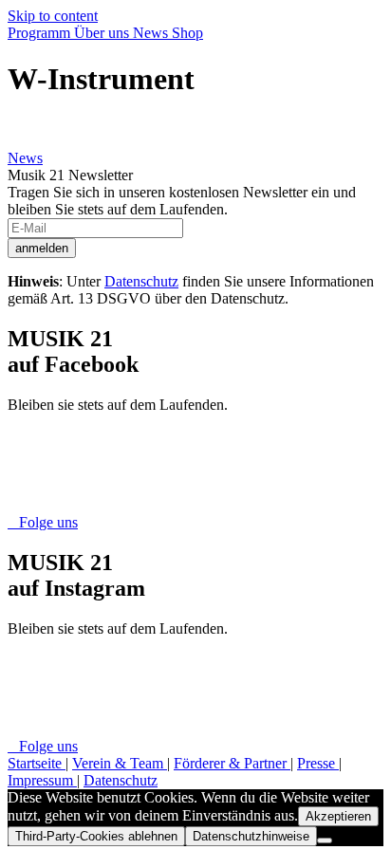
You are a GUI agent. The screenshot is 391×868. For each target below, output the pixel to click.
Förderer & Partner (232, 763)
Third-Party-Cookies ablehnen (96, 836)
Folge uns (43, 522)
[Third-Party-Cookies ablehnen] (324, 840)
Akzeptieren (338, 816)
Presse (318, 763)
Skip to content (53, 16)
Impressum (42, 780)
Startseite (36, 763)
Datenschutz (141, 281)
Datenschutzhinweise (251, 836)
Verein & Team (119, 763)
